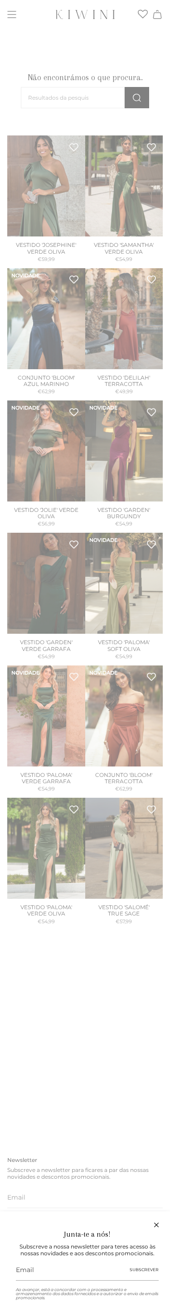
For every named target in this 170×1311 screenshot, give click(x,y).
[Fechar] (156, 1224)
